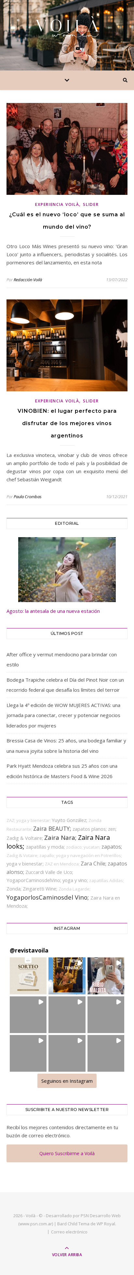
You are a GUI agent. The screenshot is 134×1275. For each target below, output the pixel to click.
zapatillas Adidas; (106, 880)
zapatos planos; (90, 829)
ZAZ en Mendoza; (63, 864)
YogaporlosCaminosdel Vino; (48, 897)
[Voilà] (67, 26)
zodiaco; (75, 847)
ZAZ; (11, 820)
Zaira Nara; (61, 837)
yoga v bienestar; (26, 863)
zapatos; (111, 846)
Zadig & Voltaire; (25, 838)
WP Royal (106, 1224)
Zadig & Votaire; (23, 855)
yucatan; (92, 847)
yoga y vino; (75, 880)
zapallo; (47, 855)
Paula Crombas (28, 496)
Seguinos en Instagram (67, 1081)
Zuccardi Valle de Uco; (49, 872)
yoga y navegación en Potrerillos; (89, 855)
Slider (91, 204)
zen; (112, 829)
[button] (28, 975)
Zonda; (15, 888)
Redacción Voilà (28, 280)
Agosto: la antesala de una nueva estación (53, 611)
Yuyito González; (70, 820)
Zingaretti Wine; (41, 888)
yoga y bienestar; (34, 820)
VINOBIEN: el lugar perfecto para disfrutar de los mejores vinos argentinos (67, 423)
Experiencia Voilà (57, 204)
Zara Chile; (94, 863)
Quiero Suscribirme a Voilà (67, 1153)
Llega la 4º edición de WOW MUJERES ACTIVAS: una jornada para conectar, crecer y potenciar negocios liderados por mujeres (63, 715)
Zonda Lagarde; (74, 889)
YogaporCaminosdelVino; (34, 880)
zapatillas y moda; (46, 846)
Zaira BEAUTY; (53, 828)
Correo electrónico (69, 1232)
